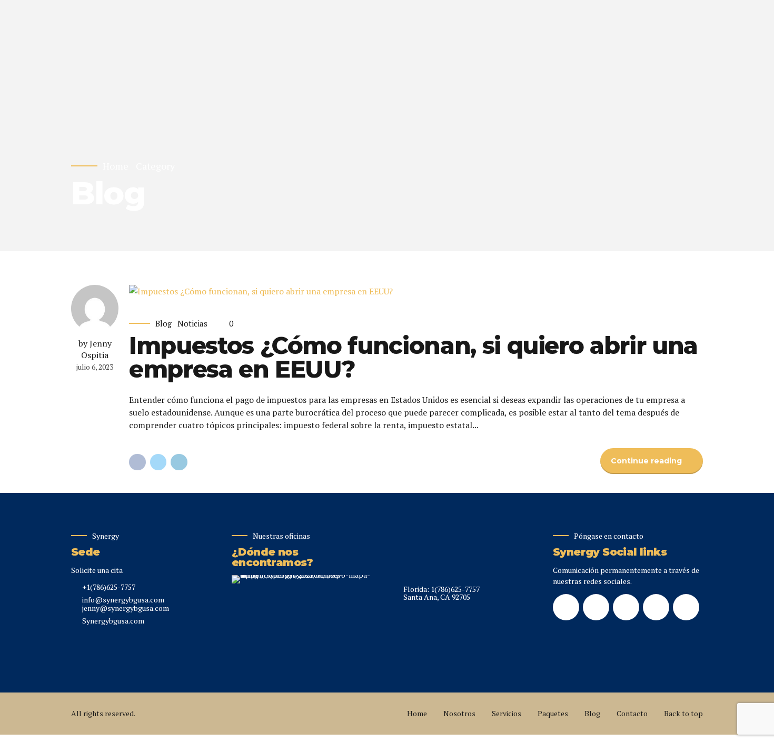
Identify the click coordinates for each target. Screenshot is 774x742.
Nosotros (459, 713)
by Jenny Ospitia (95, 349)
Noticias (192, 324)
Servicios (506, 713)
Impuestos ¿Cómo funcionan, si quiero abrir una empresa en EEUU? (413, 357)
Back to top (683, 713)
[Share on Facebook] (137, 462)
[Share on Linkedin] (179, 462)
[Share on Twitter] (158, 462)
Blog (163, 324)
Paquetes (553, 713)
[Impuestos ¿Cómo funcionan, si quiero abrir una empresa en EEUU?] (416, 291)
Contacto (632, 713)
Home (115, 166)
